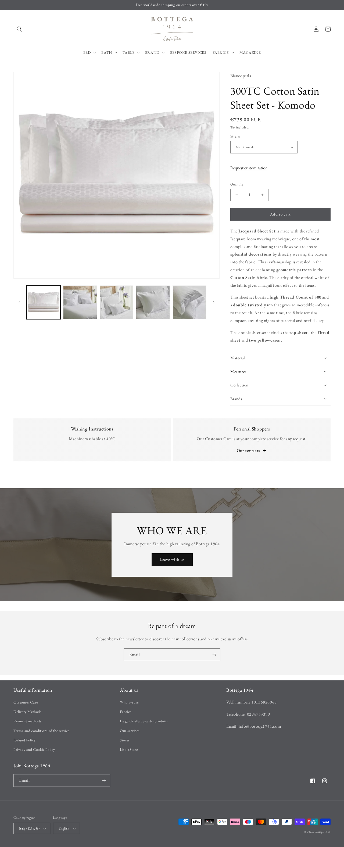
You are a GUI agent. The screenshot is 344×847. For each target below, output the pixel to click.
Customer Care (25, 702)
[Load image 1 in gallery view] (43, 302)
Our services (129, 730)
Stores (125, 740)
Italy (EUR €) (29, 828)
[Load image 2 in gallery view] (80, 302)
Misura (235, 136)
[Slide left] (19, 302)
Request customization (248, 168)
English (64, 828)
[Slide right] (214, 302)
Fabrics (125, 711)
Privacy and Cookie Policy (34, 749)
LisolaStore (129, 749)
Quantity (236, 184)
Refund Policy (24, 740)
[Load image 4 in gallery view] (153, 302)
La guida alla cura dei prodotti (144, 721)
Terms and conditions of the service (41, 730)
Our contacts (248, 450)
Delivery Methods (27, 711)
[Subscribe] (214, 654)
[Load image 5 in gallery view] (189, 302)
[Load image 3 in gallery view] (117, 302)
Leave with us (172, 559)
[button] (19, 29)
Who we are (129, 702)
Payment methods (27, 721)
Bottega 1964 (323, 832)
